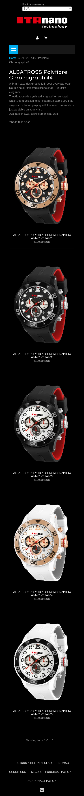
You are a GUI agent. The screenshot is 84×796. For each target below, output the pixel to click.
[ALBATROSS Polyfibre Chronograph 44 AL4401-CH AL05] (42, 661)
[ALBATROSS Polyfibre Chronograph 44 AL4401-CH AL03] (42, 423)
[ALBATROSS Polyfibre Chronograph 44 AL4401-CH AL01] (42, 185)
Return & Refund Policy (34, 763)
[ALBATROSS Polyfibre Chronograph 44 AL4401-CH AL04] (42, 542)
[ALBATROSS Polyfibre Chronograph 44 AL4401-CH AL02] (42, 304)
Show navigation (13, 49)
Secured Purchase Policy (51, 772)
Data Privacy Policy (41, 781)
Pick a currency (33, 4)
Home (13, 58)
